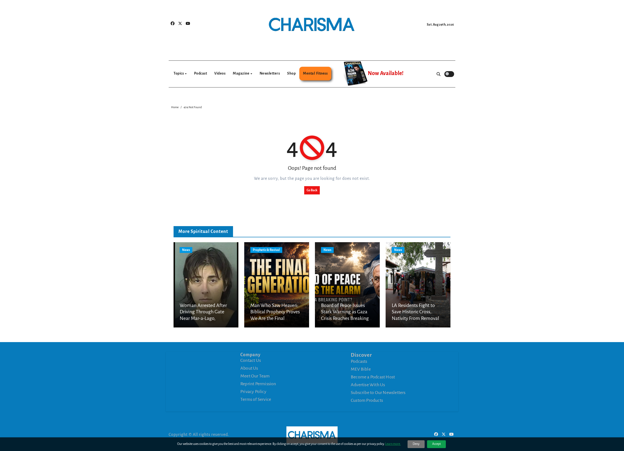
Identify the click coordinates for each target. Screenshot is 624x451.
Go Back (312, 190)
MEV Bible (361, 369)
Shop (291, 73)
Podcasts (359, 361)
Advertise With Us (368, 384)
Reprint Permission (258, 383)
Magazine (241, 73)
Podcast (200, 73)
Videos (219, 73)
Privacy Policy (253, 391)
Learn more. (393, 444)
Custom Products (367, 400)
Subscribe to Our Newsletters (378, 392)
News (186, 250)
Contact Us (250, 360)
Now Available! (385, 73)
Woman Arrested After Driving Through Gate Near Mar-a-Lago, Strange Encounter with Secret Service (204, 318)
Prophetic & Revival (266, 250)
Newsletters (270, 73)
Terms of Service (255, 399)
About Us (249, 368)
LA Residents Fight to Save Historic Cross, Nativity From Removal (415, 312)
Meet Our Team (255, 376)
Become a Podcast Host (373, 376)
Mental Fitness (315, 73)
